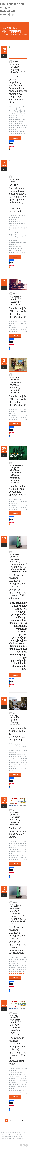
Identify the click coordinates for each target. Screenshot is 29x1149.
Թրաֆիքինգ (14, 66)
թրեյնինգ (13, 71)
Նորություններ (15, 302)
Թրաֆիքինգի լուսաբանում (14, 386)
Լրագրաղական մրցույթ (18, 915)
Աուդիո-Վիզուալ (17, 465)
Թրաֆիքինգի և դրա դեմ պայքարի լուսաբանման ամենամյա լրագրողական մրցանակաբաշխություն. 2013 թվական (18, 586)
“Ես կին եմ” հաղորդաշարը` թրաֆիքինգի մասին (17, 832)
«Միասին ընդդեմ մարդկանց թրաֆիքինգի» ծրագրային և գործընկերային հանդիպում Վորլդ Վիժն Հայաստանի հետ (18, 89)
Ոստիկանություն (16, 304)
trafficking (15, 64)
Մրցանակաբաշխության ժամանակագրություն (18, 568)
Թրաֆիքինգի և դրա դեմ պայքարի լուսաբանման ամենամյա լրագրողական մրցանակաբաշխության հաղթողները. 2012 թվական (18, 939)
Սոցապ (12, 181)
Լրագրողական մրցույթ (18, 564)
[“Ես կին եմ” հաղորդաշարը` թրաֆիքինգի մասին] (18, 802)
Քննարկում (14, 824)
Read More (15, 138)
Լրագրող (24, 563)
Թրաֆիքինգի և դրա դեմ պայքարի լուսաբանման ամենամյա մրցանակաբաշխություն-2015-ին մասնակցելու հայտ (18, 1050)
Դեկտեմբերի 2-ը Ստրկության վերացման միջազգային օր (17, 490)
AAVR (16, 62)
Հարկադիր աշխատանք (14, 720)
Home (6, 34)
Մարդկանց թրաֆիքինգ (17, 71)
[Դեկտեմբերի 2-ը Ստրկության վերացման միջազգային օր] (18, 453)
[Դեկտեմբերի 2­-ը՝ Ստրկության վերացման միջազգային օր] (18, 284)
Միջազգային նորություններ (15, 723)
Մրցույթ (13, 923)
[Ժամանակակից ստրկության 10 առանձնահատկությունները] (18, 703)
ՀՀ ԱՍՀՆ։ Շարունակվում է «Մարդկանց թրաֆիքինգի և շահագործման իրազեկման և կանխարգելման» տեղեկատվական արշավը (17, 198)
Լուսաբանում (15, 389)
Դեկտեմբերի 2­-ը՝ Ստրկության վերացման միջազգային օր (17, 312)
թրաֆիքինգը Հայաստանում (15, 68)
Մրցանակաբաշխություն (18, 571)
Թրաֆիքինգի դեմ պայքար (16, 298)
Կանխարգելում (15, 301)
